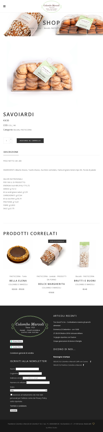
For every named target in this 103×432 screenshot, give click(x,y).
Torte (24, 276)
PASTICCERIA (56, 28)
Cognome (14, 373)
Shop (39, 28)
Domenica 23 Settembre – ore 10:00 (66, 329)
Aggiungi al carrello (30, 141)
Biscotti (47, 28)
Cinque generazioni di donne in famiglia (67, 341)
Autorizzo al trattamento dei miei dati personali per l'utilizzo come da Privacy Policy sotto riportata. (28, 398)
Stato (12, 387)
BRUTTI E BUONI (85, 280)
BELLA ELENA (18, 280)
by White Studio (51, 428)
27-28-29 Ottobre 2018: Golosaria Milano (68, 333)
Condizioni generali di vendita (22, 353)
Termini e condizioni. (18, 406)
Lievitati (52, 276)
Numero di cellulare (18, 382)
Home (31, 28)
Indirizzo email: (16, 378)
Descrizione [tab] (11, 152)
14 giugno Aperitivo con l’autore (64, 337)
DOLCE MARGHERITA (51, 283)
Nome (12, 369)
